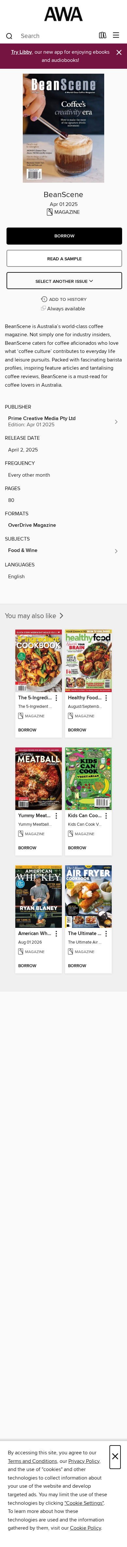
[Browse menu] (116, 35)
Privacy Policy (83, 1461)
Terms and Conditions (32, 1461)
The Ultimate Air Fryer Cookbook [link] (85, 934)
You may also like (31, 616)
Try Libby (21, 52)
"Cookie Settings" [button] (84, 1503)
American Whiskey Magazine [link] (35, 934)
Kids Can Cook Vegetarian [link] (85, 816)
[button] (64, 236)
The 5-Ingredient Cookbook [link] (35, 698)
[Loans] (103, 37)
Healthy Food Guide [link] (85, 698)
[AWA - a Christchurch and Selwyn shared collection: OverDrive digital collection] (63, 14)
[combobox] (50, 36)
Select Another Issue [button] (62, 282)
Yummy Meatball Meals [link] (35, 816)
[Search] (9, 35)
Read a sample (64, 259)
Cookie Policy (85, 1528)
